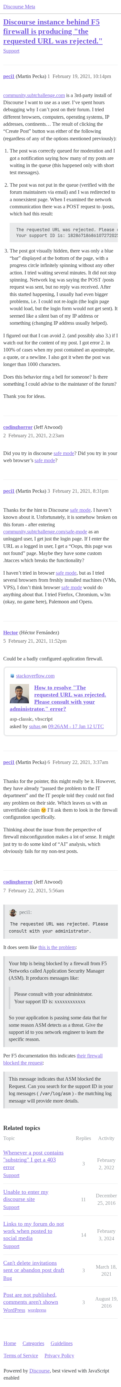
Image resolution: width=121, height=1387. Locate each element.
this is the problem (57, 947)
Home (10, 1343)
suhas (35, 726)
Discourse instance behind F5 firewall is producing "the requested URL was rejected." (53, 31)
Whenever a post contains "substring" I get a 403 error (33, 1159)
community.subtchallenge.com (34, 95)
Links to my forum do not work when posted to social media (33, 1231)
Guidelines (62, 1343)
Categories (33, 1343)
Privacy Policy (59, 1355)
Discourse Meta (19, 6)
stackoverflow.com (35, 676)
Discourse (39, 1370)
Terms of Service (21, 1355)
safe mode (64, 453)
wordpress (37, 1310)
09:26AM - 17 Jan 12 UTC (76, 726)
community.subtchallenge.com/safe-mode (45, 531)
